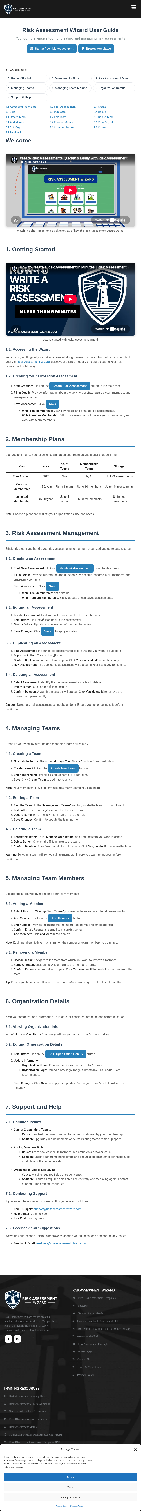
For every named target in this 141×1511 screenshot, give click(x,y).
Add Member (60, 918)
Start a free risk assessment (54, 48)
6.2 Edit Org (13, 127)
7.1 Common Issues (62, 127)
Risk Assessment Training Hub (26, 1396)
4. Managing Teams (21, 88)
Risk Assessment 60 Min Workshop (29, 1403)
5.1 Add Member (16, 122)
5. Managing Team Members (71, 88)
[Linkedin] (17, 1339)
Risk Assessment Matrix (22, 1426)
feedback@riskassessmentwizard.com (61, 1243)
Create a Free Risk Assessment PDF (97, 1321)
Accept (70, 1477)
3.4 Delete (100, 112)
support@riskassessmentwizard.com (58, 1209)
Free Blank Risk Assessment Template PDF (34, 1442)
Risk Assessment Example (92, 1344)
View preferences (70, 1497)
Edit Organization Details (65, 1054)
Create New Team (63, 768)
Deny (70, 1487)
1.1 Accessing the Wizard (21, 106)
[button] (135, 1449)
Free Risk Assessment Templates (96, 1298)
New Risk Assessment (75, 568)
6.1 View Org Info (104, 122)
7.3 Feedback (14, 132)
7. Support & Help (19, 97)
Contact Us (83, 1359)
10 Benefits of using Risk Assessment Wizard (35, 1434)
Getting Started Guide (90, 1313)
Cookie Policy (62, 1506)
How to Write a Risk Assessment (27, 1411)
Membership (84, 1351)
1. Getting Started (19, 78)
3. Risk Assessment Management (115, 78)
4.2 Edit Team (58, 117)
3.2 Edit (10, 112)
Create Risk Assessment (70, 385)
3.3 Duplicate (58, 112)
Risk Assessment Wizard (34, 361)
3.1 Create (100, 106)
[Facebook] (8, 1339)
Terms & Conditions (88, 1367)
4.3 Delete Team (103, 117)
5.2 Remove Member (62, 122)
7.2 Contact (101, 127)
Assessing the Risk (87, 1336)
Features (82, 1305)
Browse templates (98, 48)
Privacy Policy (76, 1506)
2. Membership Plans (66, 78)
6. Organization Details (110, 88)
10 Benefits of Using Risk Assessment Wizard (104, 1328)
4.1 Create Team (16, 117)
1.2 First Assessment (63, 106)
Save (52, 404)
